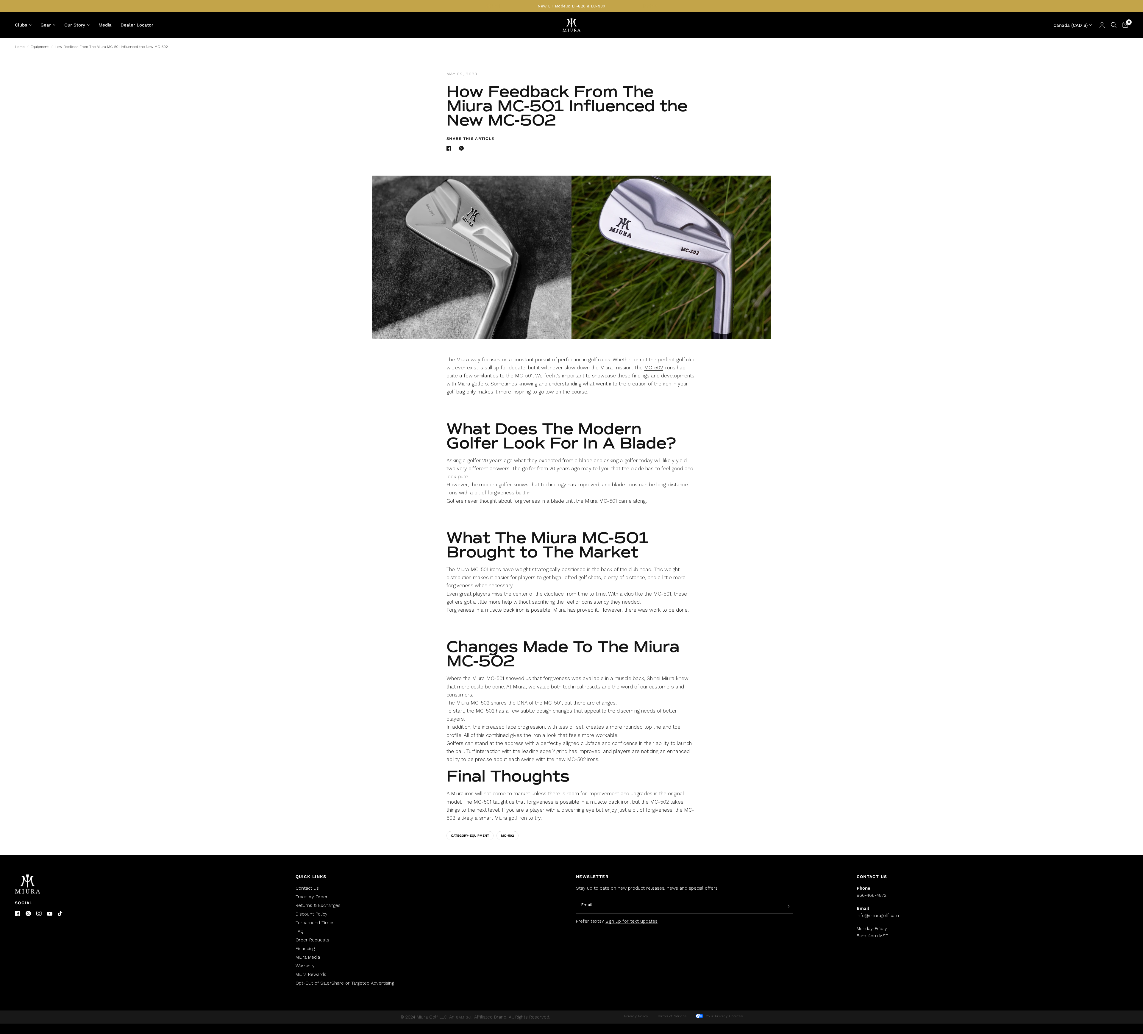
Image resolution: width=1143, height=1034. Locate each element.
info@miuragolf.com (878, 915)
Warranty (305, 966)
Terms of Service (672, 1016)
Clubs (21, 25)
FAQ (300, 931)
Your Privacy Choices (724, 1016)
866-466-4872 (871, 895)
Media (105, 25)
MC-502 (653, 368)
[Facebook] (17, 913)
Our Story (74, 25)
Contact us (307, 888)
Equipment (40, 47)
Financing (305, 948)
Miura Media (308, 957)
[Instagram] (39, 913)
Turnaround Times (315, 922)
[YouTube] (49, 914)
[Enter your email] (787, 906)
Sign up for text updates (631, 921)
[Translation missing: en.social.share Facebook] (450, 148)
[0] (1123, 25)
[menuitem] (25, 25)
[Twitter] (28, 913)
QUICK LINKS (311, 876)
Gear (45, 25)
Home (19, 47)
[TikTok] (60, 914)
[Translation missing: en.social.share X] (462, 148)
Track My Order (312, 896)
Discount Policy (311, 914)
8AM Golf (464, 1017)
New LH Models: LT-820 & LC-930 (571, 6)
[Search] (1113, 25)
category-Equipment (470, 836)
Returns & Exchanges (318, 905)
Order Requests (312, 940)
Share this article (470, 138)
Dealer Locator (137, 25)
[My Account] (1102, 25)
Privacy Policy (636, 1016)
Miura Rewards (311, 974)
